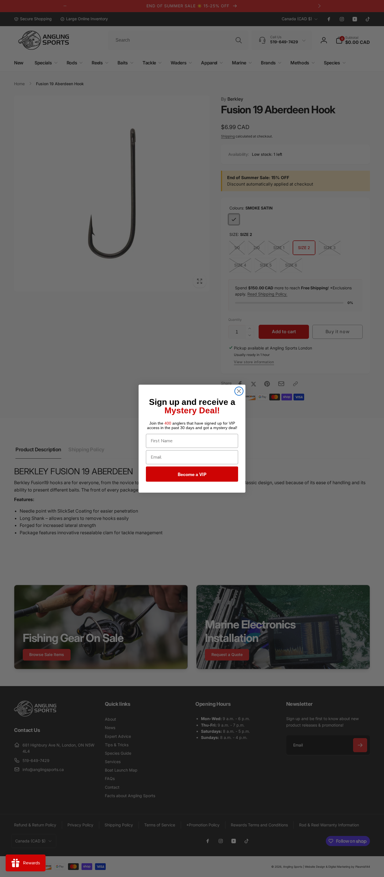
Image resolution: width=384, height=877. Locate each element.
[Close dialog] (239, 391)
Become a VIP (192, 474)
